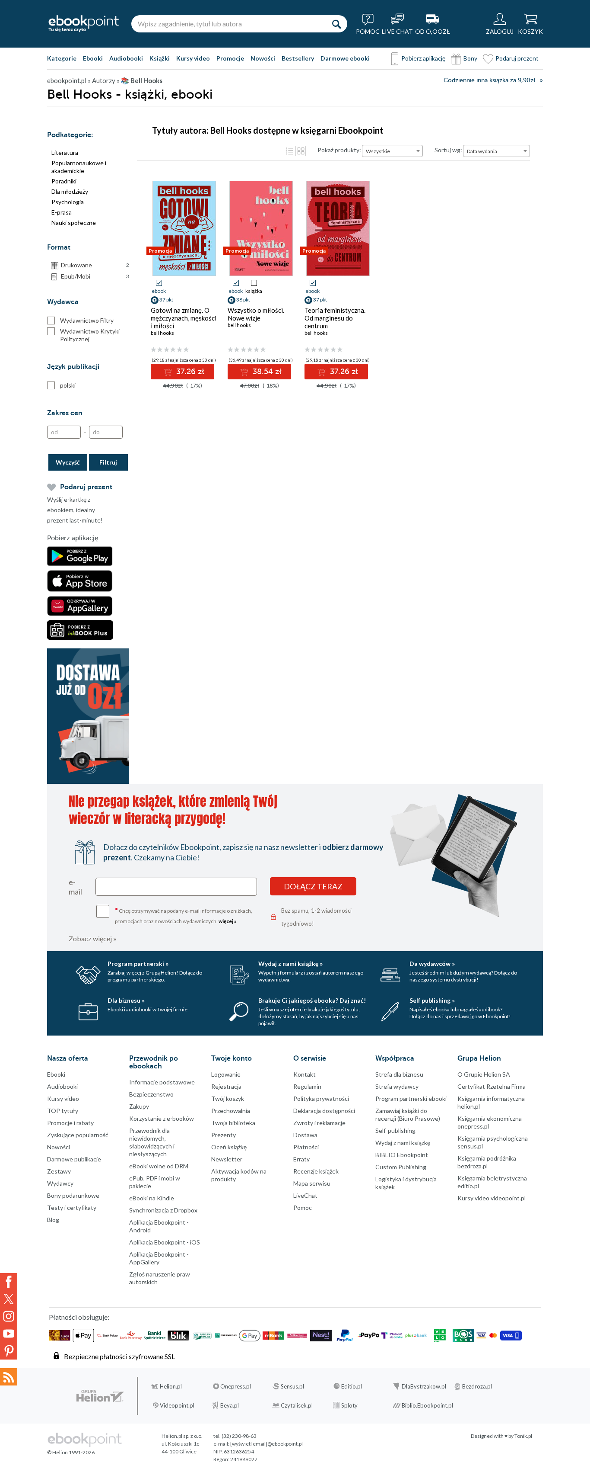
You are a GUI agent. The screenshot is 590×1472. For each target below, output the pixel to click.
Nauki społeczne (73, 222)
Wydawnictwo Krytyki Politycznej (90, 335)
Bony (470, 58)
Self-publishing (395, 1130)
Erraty (301, 1159)
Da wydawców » (432, 963)
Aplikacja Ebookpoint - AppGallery (159, 1258)
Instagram (8, 1316)
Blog (53, 1219)
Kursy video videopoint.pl (491, 1198)
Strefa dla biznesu (399, 1074)
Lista (289, 151)
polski (68, 385)
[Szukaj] (336, 23)
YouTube (8, 1333)
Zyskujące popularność (77, 1134)
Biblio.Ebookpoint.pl (427, 1405)
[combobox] (392, 151)
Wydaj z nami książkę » (290, 963)
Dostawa (305, 1134)
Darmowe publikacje (74, 1159)
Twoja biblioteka (233, 1122)
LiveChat (305, 1195)
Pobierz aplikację (423, 58)
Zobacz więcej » (93, 938)
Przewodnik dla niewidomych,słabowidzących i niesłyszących (151, 1142)
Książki (159, 58)
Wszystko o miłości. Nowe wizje (256, 314)
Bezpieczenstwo (151, 1094)
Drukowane (95, 265)
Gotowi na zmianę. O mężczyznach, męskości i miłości (183, 318)
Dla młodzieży (69, 191)
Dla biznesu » (126, 1000)
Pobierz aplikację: (73, 538)
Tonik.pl (523, 1436)
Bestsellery (298, 58)
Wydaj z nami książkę (402, 1142)
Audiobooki (126, 58)
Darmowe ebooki (345, 58)
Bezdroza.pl (477, 1386)
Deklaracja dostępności (324, 1110)
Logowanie (226, 1074)
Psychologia (67, 201)
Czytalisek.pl (297, 1405)
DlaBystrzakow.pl (424, 1386)
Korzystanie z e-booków (161, 1118)
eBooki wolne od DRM (158, 1166)
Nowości (263, 58)
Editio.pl (351, 1386)
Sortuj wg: (448, 150)
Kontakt (304, 1074)
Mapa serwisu (311, 1183)
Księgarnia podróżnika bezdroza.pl (486, 1162)
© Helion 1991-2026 (71, 1452)
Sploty (349, 1405)
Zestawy (59, 1171)
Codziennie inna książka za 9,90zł (489, 80)
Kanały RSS (8, 1376)
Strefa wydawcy (397, 1086)
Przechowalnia (230, 1110)
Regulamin (307, 1086)
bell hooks (162, 333)
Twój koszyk (227, 1098)
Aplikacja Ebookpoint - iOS (164, 1242)
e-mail (75, 886)
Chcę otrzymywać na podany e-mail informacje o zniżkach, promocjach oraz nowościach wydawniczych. (183, 915)
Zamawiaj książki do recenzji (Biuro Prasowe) (407, 1114)
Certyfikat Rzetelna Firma (491, 1086)
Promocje (230, 58)
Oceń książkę (229, 1147)
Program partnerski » (138, 963)
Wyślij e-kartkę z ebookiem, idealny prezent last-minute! (75, 510)
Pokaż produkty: (339, 150)
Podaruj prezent (517, 58)
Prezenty (223, 1134)
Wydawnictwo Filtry (87, 320)
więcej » (228, 921)
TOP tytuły (62, 1110)
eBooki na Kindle (151, 1198)
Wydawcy (60, 1183)
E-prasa (61, 212)
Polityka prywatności (321, 1098)
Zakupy (139, 1106)
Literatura (64, 152)
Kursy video (193, 58)
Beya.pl (229, 1405)
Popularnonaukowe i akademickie (78, 166)
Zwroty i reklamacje (319, 1122)
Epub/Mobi (95, 276)
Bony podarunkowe (73, 1195)
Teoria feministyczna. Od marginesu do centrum (335, 318)
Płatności (306, 1147)
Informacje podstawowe (162, 1082)
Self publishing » (432, 1000)
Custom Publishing (400, 1167)
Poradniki (63, 181)
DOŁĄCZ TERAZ (313, 886)
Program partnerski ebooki (411, 1098)
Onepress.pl (235, 1386)
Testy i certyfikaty (71, 1207)
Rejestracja (226, 1086)
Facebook (8, 1281)
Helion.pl (171, 1386)
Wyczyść (68, 462)
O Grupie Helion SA (483, 1074)
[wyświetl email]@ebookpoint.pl (266, 1443)
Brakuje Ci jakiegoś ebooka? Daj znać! (312, 1000)
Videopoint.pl (177, 1405)
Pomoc (302, 1207)
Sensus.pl (292, 1386)
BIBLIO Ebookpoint (401, 1154)
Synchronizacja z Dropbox (163, 1210)
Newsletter (226, 1159)
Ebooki (93, 58)
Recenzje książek (316, 1171)
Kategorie (61, 58)
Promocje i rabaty (70, 1122)
